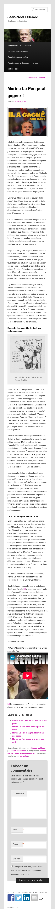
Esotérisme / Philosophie (18, 51)
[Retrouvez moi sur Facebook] (11, 897)
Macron (43, 750)
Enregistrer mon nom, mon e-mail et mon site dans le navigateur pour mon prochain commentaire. (27, 870)
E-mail (18, 844)
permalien (24, 756)
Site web (16, 858)
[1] (24, 589)
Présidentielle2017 (28, 753)
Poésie (28, 45)
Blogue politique (14, 45)
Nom (18, 829)
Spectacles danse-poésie (18, 57)
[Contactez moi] (34, 897)
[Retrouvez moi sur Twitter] (18, 897)
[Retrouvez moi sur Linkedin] (26, 897)
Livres (35, 63)
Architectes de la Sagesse (18, 63)
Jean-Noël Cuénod (22, 16)
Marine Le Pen (13, 753)
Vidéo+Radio (13, 68)
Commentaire (19, 793)
